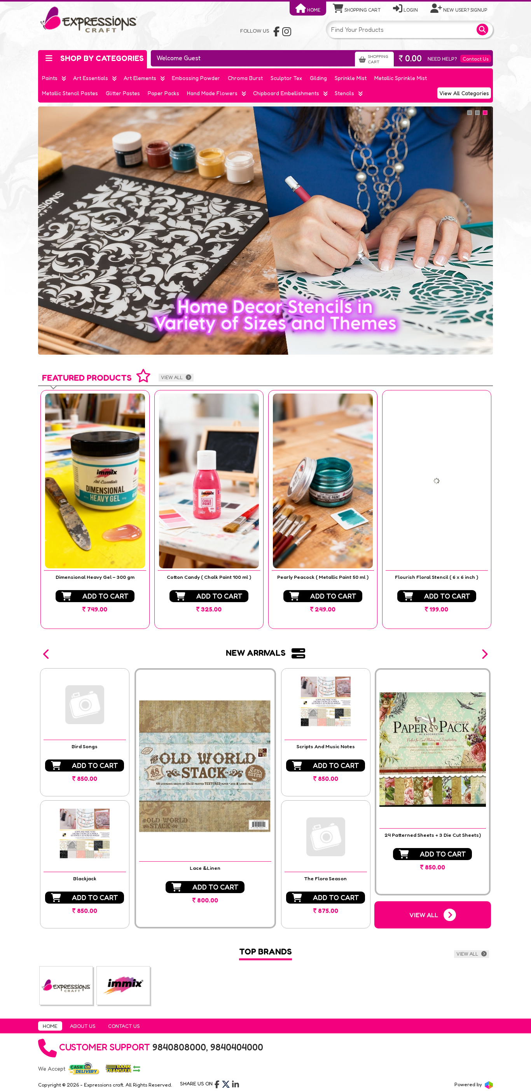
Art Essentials (90, 78)
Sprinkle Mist (351, 78)
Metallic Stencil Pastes (70, 93)
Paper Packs (163, 93)
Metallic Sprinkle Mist (400, 78)
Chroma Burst (245, 78)
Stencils (344, 93)
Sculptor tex (286, 78)
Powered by (468, 1084)
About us (83, 1026)
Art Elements (140, 78)
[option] (95, 509)
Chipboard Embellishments (286, 93)
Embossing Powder (196, 78)
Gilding (318, 78)
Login (410, 10)
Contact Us (476, 59)
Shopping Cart (362, 10)
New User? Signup (464, 10)
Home (313, 10)
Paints (50, 78)
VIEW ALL (172, 377)
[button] (46, 654)
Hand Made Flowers (212, 93)
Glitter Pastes (123, 93)
